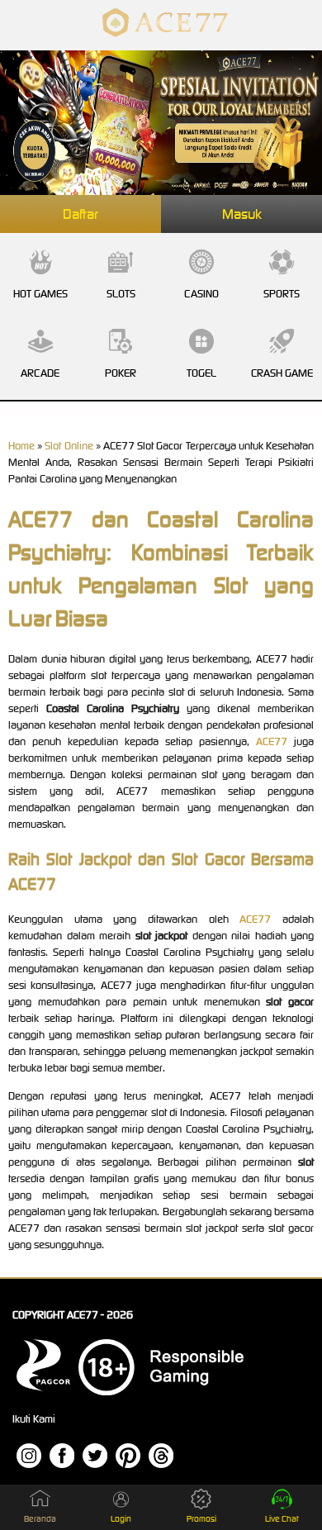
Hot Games (40, 294)
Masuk (242, 214)
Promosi (201, 1518)
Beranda (40, 1518)
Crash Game (282, 373)
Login (121, 1518)
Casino (201, 294)
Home (21, 446)
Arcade (40, 373)
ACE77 (271, 741)
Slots (121, 294)
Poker (120, 373)
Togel (201, 373)
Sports (281, 294)
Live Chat (282, 1518)
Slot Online (68, 446)
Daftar (80, 214)
